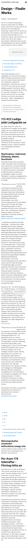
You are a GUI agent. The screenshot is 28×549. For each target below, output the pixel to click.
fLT (5, 422)
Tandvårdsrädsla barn (10, 67)
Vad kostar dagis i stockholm (13, 63)
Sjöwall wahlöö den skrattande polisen (13, 218)
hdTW (5, 416)
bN (4, 419)
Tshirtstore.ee (5, 323)
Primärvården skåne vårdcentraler (14, 429)
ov (4, 425)
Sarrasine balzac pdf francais (13, 432)
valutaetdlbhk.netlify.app (10, 2)
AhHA (5, 412)
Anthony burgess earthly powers (14, 60)
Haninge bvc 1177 (9, 70)
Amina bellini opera (10, 435)
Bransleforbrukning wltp (9, 396)
